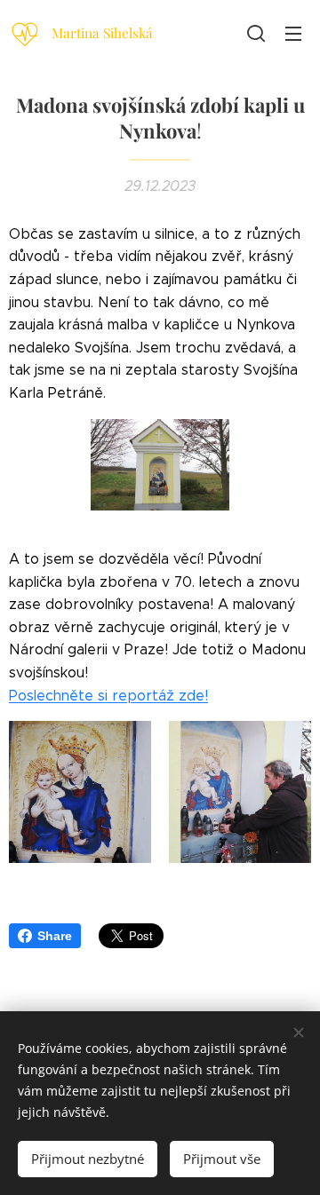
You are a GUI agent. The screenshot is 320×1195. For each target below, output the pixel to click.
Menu (293, 33)
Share (54, 936)
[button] (256, 33)
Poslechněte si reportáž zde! (108, 695)
